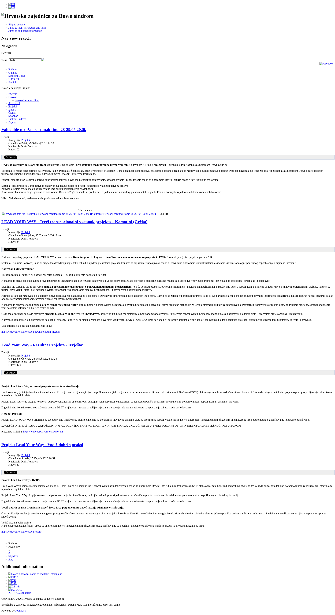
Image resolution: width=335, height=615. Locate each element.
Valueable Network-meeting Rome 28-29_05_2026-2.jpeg (124, 213)
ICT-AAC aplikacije (19, 592)
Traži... (5, 60)
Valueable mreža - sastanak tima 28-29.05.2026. (43, 129)
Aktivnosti (14, 103)
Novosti (12, 97)
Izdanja (12, 109)
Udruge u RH (16, 78)
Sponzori (13, 115)
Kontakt (12, 82)
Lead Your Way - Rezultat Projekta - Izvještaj (42, 345)
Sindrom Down (16, 75)
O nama (12, 72)
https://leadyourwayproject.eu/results (43, 431)
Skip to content (16, 24)
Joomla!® (20, 610)
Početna (12, 69)
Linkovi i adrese (17, 118)
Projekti (12, 106)
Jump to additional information (25, 30)
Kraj (10, 559)
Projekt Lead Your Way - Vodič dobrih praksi (42, 444)
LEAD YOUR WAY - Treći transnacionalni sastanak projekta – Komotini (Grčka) (74, 221)
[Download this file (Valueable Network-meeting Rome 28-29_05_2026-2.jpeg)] (47, 213)
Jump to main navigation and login (27, 27)
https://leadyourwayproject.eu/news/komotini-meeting (30, 331)
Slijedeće (13, 556)
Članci (12, 112)
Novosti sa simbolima (27, 100)
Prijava (12, 122)
